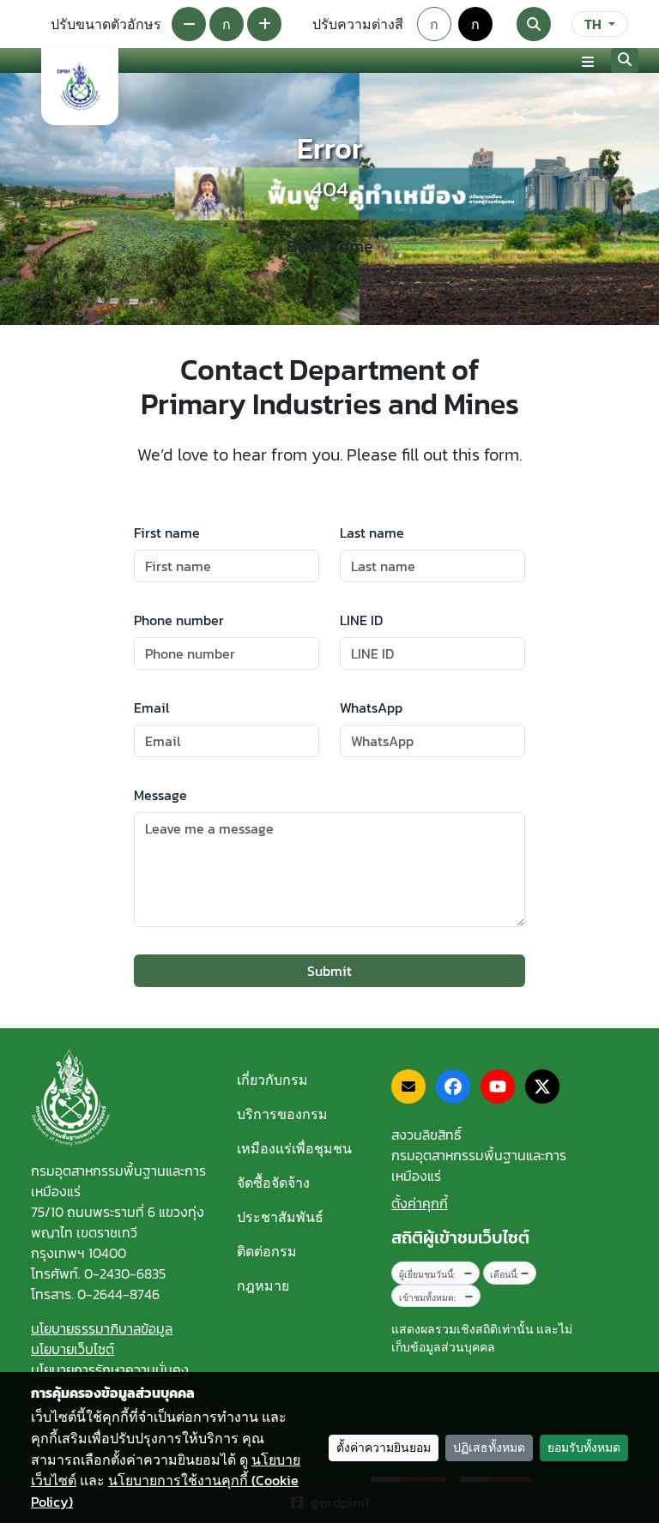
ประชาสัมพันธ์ (280, 1217)
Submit (329, 970)
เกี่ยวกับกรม (272, 1079)
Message (160, 795)
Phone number (179, 620)
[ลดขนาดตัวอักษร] (189, 24)
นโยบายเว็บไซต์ (72, 1349)
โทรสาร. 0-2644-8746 (95, 1294)
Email (151, 707)
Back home (330, 246)
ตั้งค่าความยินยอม (383, 1448)
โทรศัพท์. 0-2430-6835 (98, 1273)
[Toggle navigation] (587, 61)
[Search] (534, 24)
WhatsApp (371, 707)
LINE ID (361, 620)
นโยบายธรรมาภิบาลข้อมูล (101, 1328)
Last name (372, 532)
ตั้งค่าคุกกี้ (419, 1203)
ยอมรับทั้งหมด (583, 1448)
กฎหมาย (263, 1285)
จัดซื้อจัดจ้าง (273, 1182)
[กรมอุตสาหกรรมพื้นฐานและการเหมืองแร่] (79, 86)
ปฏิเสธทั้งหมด (489, 1448)
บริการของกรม (282, 1114)
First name (167, 532)
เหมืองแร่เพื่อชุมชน (294, 1148)
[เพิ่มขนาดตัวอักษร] (264, 24)
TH (593, 24)
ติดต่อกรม (267, 1251)
